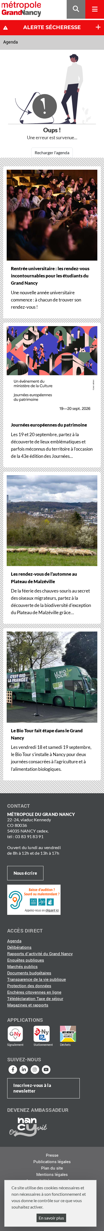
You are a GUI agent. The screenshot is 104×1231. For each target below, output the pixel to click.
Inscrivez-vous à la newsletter (32, 1088)
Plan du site (52, 1168)
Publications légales (52, 1162)
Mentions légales (52, 1175)
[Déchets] (68, 1034)
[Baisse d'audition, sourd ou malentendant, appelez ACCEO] (34, 900)
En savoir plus (51, 1217)
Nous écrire (25, 873)
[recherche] (76, 9)
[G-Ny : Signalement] (17, 1034)
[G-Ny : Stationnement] (45, 1034)
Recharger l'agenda (52, 152)
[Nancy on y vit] (27, 1127)
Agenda (10, 42)
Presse (52, 1155)
